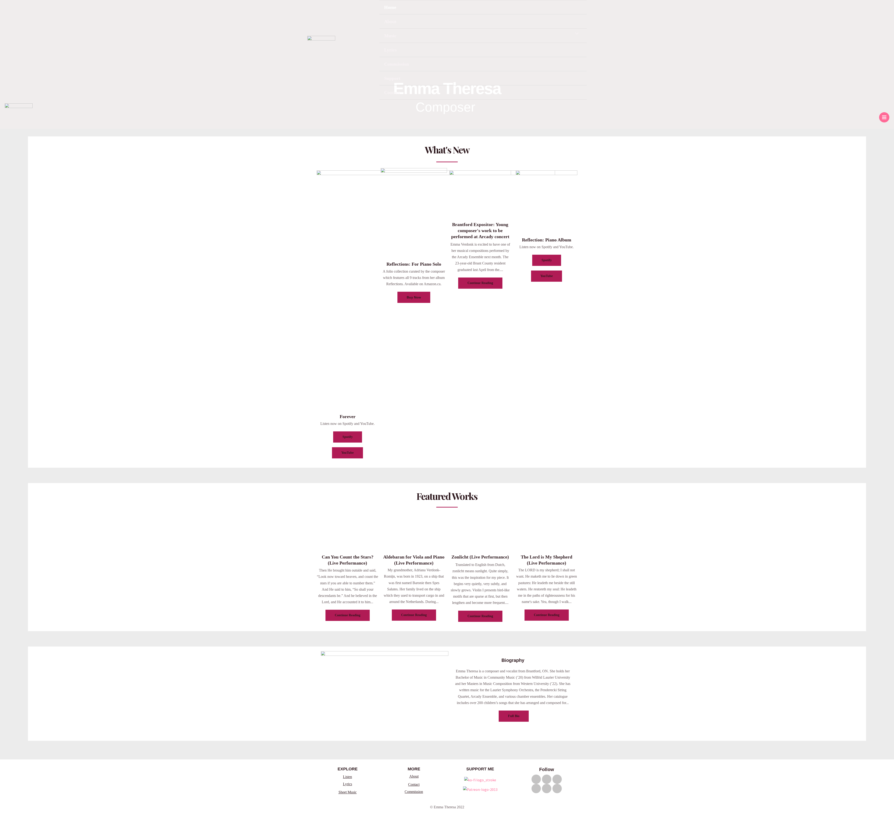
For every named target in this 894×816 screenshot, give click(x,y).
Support (392, 78)
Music (390, 35)
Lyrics (390, 49)
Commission (396, 64)
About (390, 21)
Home (390, 7)
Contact (392, 92)
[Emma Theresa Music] (321, 50)
